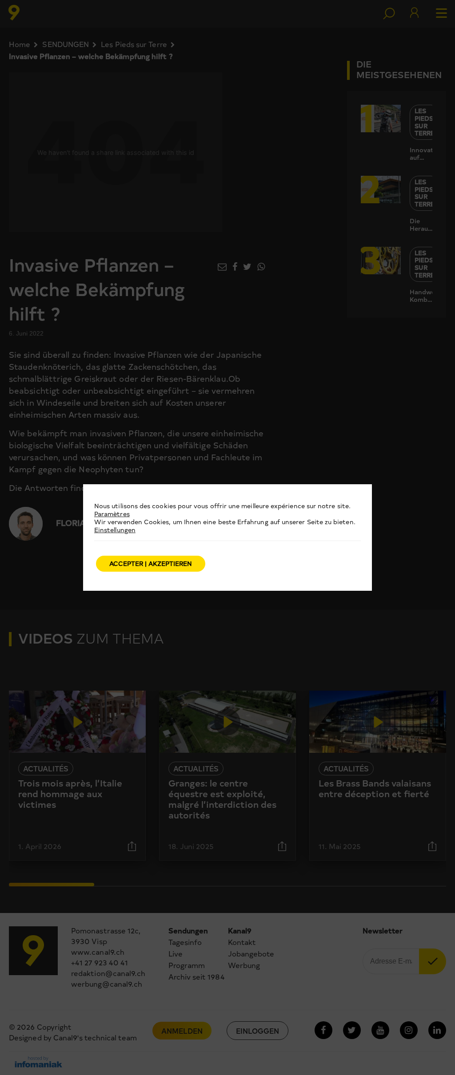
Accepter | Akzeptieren (150, 563)
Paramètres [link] (112, 514)
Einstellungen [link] (115, 530)
